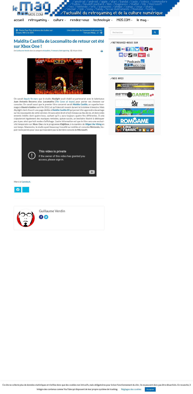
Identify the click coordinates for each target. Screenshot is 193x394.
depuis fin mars (31, 98)
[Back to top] (186, 387)
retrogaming (38, 20)
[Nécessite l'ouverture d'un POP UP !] (134, 64)
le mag (142, 20)
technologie (102, 20)
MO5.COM (124, 20)
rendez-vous (79, 20)
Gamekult (25, 181)
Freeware (55, 50)
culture (59, 20)
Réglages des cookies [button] (131, 389)
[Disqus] (59, 271)
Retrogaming (64, 50)
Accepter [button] (150, 389)
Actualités (46, 50)
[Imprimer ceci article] (102, 51)
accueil (19, 20)
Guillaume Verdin (23, 50)
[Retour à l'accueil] (96, 8)
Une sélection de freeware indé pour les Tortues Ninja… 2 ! (84, 31)
